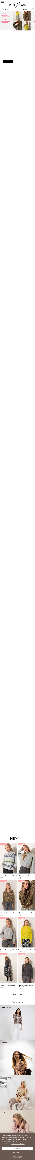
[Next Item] (30, 20)
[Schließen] (32, 1135)
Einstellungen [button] (17, 1157)
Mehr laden (17, 994)
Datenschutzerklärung (18, 1144)
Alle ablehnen (17, 1153)
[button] (32, 9)
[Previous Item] (4, 20)
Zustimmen (17, 1148)
